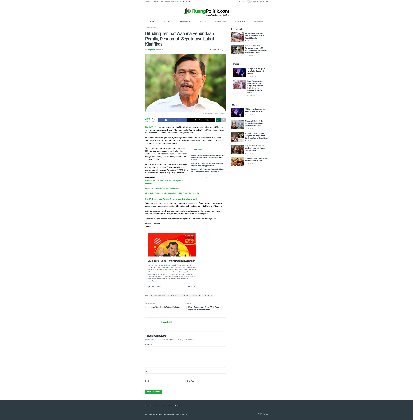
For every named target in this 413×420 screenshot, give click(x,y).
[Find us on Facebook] (180, 2)
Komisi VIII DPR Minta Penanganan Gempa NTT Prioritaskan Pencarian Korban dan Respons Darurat (208, 157)
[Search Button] (267, 2)
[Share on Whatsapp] (218, 120)
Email (147, 381)
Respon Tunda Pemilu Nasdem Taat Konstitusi (162, 188)
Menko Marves (173, 295)
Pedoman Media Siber (171, 1)
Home (152, 21)
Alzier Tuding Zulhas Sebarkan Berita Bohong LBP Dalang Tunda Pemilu (172, 193)
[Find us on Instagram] (186, 2)
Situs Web (190, 381)
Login (254, 1)
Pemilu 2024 (185, 295)
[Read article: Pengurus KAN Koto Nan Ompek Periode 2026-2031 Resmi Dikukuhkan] (237, 37)
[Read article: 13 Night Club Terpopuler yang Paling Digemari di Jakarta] (239, 72)
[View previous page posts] (206, 177)
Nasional (167, 21)
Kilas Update (185, 21)
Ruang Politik (151, 49)
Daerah (203, 21)
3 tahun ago (252, 76)
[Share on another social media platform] (223, 120)
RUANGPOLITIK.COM (153, 127)
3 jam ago (249, 41)
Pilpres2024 (196, 295)
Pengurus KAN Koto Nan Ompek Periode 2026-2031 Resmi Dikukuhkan (254, 36)
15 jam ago (250, 55)
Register (261, 1)
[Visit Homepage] (206, 11)
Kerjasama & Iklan (158, 1)
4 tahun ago (250, 128)
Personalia (148, 1)
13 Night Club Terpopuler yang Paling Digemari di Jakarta (256, 71)
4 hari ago (251, 95)
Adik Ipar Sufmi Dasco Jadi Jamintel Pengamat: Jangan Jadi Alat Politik (255, 148)
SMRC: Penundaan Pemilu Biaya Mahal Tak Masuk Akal (171, 199)
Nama (147, 371)
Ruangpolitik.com (161, 414)
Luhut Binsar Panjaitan (158, 295)
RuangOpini (258, 21)
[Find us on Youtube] (189, 2)
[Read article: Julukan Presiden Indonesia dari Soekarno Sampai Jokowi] (237, 162)
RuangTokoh (240, 21)
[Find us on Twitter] (183, 2)
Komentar (149, 344)
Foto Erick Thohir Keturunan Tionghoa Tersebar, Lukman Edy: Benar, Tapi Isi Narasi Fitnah (256, 136)
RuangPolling (220, 21)
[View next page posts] (210, 177)
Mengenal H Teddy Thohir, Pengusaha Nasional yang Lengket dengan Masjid (254, 123)
